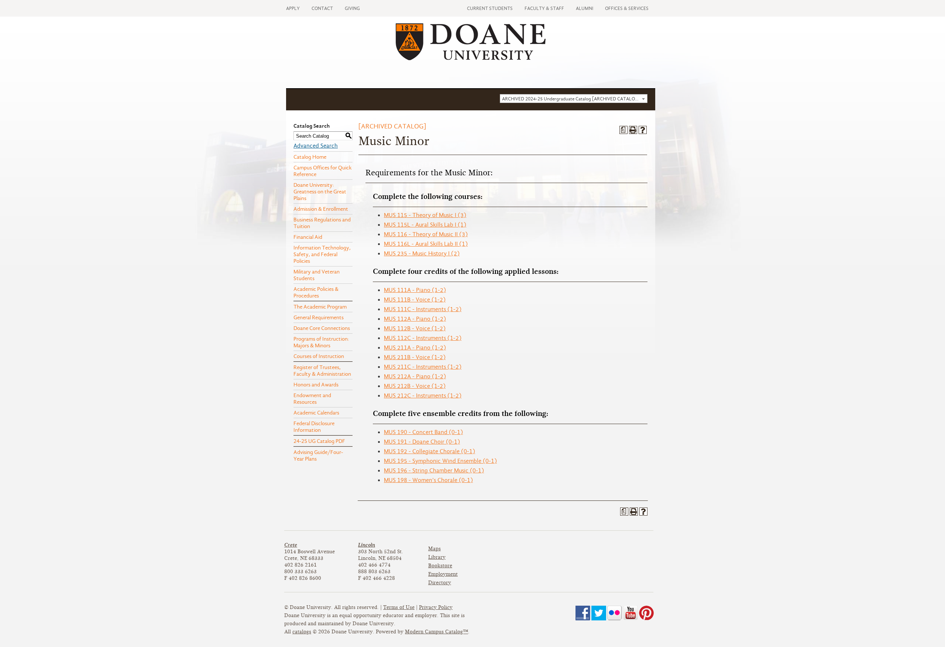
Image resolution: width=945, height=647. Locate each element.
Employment (443, 574)
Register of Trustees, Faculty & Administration (322, 370)
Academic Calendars (316, 412)
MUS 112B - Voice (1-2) (415, 328)
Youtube (630, 613)
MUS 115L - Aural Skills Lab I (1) (425, 224)
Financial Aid (307, 237)
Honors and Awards (316, 384)
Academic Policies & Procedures (316, 292)
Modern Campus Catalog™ (436, 632)
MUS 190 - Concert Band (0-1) (423, 432)
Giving (352, 8)
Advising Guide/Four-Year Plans (318, 455)
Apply (293, 8)
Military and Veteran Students (316, 275)
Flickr (614, 613)
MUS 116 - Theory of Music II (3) (426, 234)
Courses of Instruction (318, 356)
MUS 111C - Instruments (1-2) (422, 309)
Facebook (582, 613)
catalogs (301, 632)
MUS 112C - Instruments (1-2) (422, 338)
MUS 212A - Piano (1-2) (415, 376)
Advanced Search (315, 145)
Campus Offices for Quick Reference (322, 171)
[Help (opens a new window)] (643, 130)
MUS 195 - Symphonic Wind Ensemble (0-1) (440, 461)
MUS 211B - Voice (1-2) (415, 357)
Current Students (490, 8)
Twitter (598, 613)
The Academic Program (320, 306)
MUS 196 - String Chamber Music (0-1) (434, 470)
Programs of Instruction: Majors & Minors (321, 342)
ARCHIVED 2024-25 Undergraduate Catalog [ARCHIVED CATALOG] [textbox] (571, 98)
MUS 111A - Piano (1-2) (415, 290)
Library (437, 557)
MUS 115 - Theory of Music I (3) (425, 215)
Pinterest (646, 613)
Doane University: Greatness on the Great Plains (319, 192)
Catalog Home (309, 157)
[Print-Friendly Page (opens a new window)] (633, 130)
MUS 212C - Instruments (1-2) (422, 395)
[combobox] (573, 98)
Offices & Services (627, 8)
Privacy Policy (436, 607)
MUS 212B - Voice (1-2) (415, 386)
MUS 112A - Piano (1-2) (415, 319)
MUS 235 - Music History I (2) (422, 253)
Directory (439, 582)
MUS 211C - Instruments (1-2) (422, 367)
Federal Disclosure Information (313, 426)
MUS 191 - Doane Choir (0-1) (422, 441)
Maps (434, 549)
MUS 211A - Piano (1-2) (415, 347)
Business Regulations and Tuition (322, 223)
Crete (290, 545)
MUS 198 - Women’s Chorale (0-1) (428, 480)
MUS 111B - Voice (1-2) (415, 299)
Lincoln (366, 545)
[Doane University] (471, 58)
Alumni (584, 8)
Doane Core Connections (321, 328)
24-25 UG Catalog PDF (319, 441)
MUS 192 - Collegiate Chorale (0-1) (429, 451)
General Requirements (318, 317)
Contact (322, 8)
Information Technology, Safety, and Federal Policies (322, 254)
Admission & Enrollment (320, 209)
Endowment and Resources (312, 398)
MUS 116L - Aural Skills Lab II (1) (426, 244)
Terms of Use (399, 607)
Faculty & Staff (544, 8)
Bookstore (440, 565)
